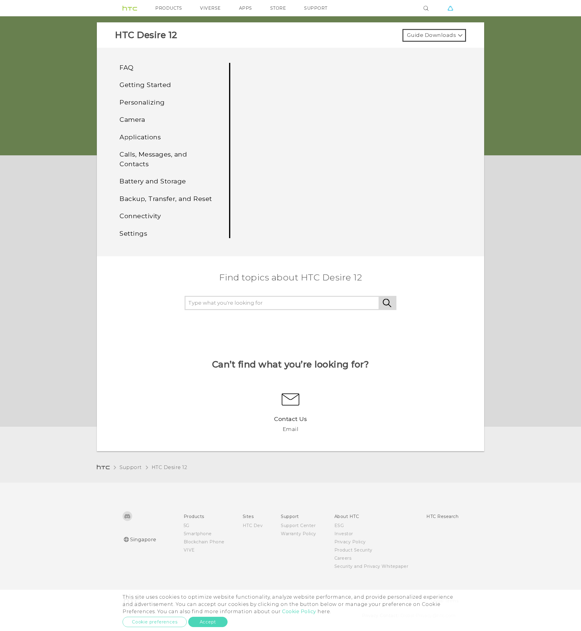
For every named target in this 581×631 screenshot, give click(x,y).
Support (131, 467)
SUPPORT (315, 8)
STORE (278, 8)
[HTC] (130, 8)
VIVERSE (210, 8)
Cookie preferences (154, 622)
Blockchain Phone (204, 542)
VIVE (189, 550)
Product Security (353, 550)
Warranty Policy (298, 533)
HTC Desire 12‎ (169, 467)
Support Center (298, 525)
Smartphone (198, 533)
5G (186, 525)
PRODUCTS (168, 8)
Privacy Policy (350, 542)
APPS (245, 8)
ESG (339, 525)
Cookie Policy (299, 611)
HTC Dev (253, 525)
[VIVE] (450, 8)
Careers (343, 558)
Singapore (143, 539)
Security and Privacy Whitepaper (371, 566)
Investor (343, 533)
